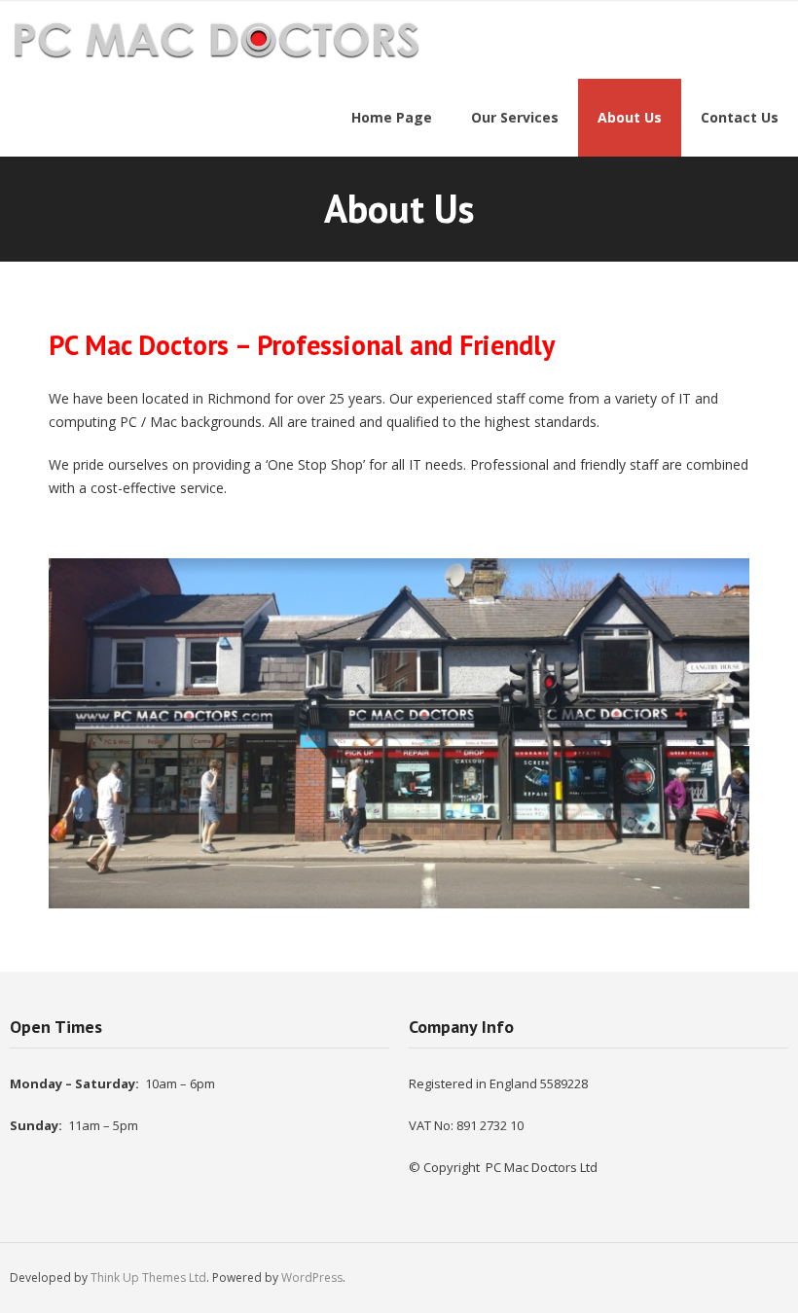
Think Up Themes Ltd (148, 1277)
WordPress (312, 1277)
